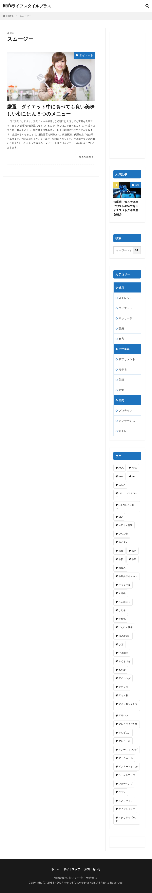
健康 (121, 287)
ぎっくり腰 (124, 584)
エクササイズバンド (127, 819)
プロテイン (125, 410)
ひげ (121, 644)
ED (133, 476)
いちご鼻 (123, 533)
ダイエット (86, 55)
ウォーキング (126, 783)
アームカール (126, 758)
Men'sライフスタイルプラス (27, 6)
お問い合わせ (92, 869)
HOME (10, 15)
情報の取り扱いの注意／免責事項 (76, 877)
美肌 (121, 379)
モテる (123, 369)
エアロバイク (126, 800)
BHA (121, 476)
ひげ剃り (123, 652)
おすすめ (123, 542)
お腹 (121, 559)
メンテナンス (127, 420)
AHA (134, 467)
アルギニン (124, 732)
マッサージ (125, 318)
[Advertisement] (127, 95)
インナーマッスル (128, 766)
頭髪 (121, 390)
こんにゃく (124, 601)
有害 (121, 338)
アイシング (124, 678)
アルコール (124, 741)
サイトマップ (72, 869)
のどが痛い (124, 635)
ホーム (55, 869)
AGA (121, 467)
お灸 (121, 550)
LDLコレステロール (126, 506)
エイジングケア (127, 809)
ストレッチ (125, 297)
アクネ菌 (123, 686)
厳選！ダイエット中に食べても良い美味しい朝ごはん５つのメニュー (51, 110)
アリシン (123, 715)
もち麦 (122, 669)
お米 (134, 550)
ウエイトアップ (127, 775)
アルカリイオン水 (128, 723)
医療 (137, 185)
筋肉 (121, 400)
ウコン (122, 792)
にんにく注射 (126, 627)
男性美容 (124, 349)
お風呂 (122, 567)
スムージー (25, 15)
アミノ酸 (123, 695)
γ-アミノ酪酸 (125, 525)
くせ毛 (122, 593)
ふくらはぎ (124, 661)
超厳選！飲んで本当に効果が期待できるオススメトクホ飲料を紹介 (125, 208)
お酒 (134, 559)
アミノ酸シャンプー (127, 705)
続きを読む (85, 156)
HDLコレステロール (126, 495)
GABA (122, 484)
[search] (137, 250)
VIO (121, 516)
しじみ (122, 610)
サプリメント (127, 359)
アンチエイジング (128, 749)
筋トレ (123, 431)
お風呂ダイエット (128, 576)
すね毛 (122, 618)
